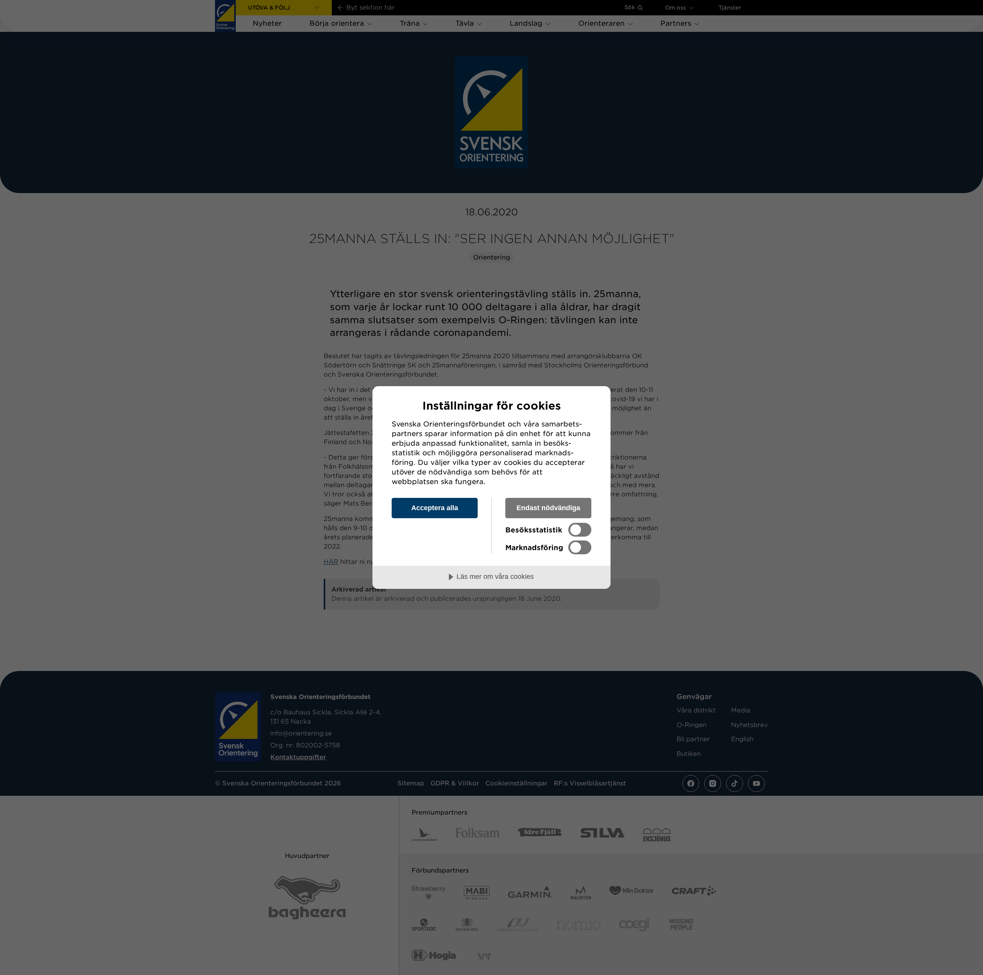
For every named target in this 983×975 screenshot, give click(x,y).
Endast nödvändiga (548, 508)
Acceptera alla (434, 508)
